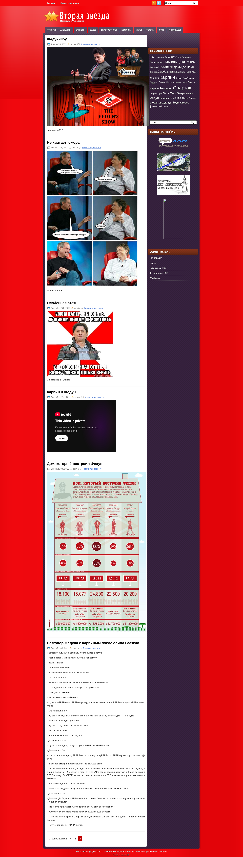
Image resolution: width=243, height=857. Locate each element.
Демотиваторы (109, 30)
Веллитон (165, 66)
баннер (192, 98)
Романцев (166, 88)
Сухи (160, 93)
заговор (184, 102)
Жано (188, 71)
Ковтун (179, 77)
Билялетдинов (157, 62)
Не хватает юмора (63, 142)
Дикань (181, 71)
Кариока (154, 77)
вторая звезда (158, 102)
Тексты (150, 30)
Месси (169, 82)
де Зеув (173, 102)
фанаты (153, 106)
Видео (93, 30)
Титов (166, 93)
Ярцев (185, 98)
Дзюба (162, 71)
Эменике (176, 98)
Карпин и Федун (61, 392)
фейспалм (163, 106)
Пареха (191, 82)
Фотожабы (175, 30)
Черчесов (165, 98)
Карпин (167, 77)
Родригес (154, 88)
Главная (51, 3)
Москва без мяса (180, 82)
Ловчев (162, 82)
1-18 (157, 57)
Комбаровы (188, 77)
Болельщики (175, 61)
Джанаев (153, 72)
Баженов (186, 57)
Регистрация (156, 257)
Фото (161, 30)
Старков (153, 93)
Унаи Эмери (177, 93)
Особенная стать (62, 303)
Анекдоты (65, 30)
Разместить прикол (70, 3)
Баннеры (80, 30)
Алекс (161, 57)
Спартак (182, 87)
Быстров (154, 67)
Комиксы (126, 30)
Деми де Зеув (184, 66)
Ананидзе (171, 57)
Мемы (139, 30)
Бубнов (190, 62)
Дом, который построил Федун (74, 464)
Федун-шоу (57, 39)
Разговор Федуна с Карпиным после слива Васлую (93, 643)
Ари (179, 57)
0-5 (152, 57)
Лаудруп (154, 82)
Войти (153, 262)
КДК (194, 71)
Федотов (189, 93)
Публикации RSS (158, 267)
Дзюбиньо (172, 71)
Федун (154, 97)
